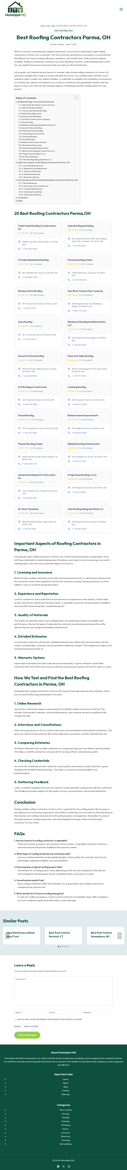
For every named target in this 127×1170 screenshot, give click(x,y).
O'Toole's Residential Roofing (34, 111)
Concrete (65, 1132)
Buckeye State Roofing (31, 116)
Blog (66, 1086)
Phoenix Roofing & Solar (31, 113)
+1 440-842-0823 (29, 376)
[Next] (119, 935)
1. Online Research (29, 183)
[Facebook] (58, 1166)
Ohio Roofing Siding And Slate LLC (37, 159)
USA (71, 30)
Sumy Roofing (27, 122)
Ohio (56, 30)
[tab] (58, 946)
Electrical (65, 1136)
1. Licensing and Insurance (32, 165)
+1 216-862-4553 (79, 529)
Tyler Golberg (58, 44)
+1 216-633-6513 (29, 339)
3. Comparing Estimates (32, 189)
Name (19, 1012)
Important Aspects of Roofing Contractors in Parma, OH (44, 162)
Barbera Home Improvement (34, 142)
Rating (17, 1026)
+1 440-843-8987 (79, 433)
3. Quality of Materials (31, 171)
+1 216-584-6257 (79, 246)
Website (87, 1012)
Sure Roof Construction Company (36, 119)
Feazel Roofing (28, 139)
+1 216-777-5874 (29, 529)
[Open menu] (121, 9)
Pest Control (66, 1110)
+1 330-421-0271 (29, 308)
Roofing (63, 30)
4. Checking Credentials (32, 192)
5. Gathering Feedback (32, 194)
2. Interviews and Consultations (35, 186)
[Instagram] (68, 1166)
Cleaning (65, 1140)
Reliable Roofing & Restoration (35, 148)
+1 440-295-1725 (29, 464)
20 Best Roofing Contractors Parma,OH (35, 102)
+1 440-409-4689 (29, 404)
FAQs (20, 201)
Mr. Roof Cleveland (30, 157)
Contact (65, 1090)
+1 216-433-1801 (79, 492)
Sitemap (66, 1094)
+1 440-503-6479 (79, 404)
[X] (63, 1166)
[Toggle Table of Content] (75, 98)
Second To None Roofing (31, 128)
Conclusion (23, 197)
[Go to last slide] (7, 935)
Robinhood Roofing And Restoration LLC (38, 125)
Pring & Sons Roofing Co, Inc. (34, 154)
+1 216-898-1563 (29, 498)
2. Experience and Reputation (34, 168)
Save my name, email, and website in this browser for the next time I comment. (49, 1019)
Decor (66, 1128)
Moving (65, 1113)
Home (65, 1079)
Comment (20, 979)
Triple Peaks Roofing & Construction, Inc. (38, 105)
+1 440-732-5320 (79, 311)
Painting (65, 1121)
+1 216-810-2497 (79, 461)
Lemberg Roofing (29, 136)
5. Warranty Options (30, 177)
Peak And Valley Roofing (32, 131)
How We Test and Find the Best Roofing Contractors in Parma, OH (48, 180)
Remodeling (65, 1144)
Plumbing (65, 1125)
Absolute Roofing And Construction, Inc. (38, 151)
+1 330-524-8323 (79, 280)
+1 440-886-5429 (29, 277)
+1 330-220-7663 (29, 433)
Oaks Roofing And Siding (32, 108)
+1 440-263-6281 (79, 345)
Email (52, 1012)
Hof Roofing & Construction (33, 134)
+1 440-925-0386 (29, 249)
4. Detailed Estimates (31, 174)
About (66, 1083)
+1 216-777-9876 (79, 376)
